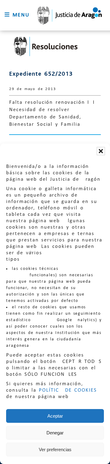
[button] (101, 151)
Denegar (55, 432)
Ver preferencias (55, 449)
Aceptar (55, 416)
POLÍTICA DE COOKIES (68, 390)
